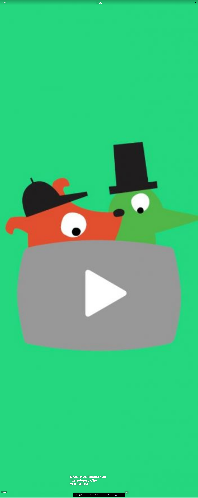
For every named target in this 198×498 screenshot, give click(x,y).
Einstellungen (77, 495)
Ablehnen (120, 494)
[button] (4, 2)
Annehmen (112, 494)
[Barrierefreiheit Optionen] (195, 2)
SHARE (126, 492)
